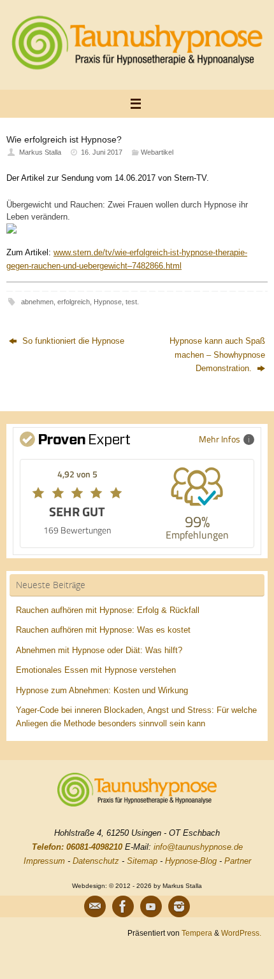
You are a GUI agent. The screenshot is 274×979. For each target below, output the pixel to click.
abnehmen (37, 302)
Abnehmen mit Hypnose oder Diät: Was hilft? (99, 650)
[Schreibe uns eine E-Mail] (95, 906)
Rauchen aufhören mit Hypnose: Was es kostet (103, 630)
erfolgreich (73, 302)
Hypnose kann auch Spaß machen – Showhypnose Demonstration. (217, 355)
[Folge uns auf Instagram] (179, 906)
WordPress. (241, 933)
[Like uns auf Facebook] (123, 906)
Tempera (197, 933)
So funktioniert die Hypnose (72, 341)
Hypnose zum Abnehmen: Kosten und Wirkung (102, 690)
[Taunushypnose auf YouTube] (151, 906)
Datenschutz (96, 861)
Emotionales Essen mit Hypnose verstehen (96, 670)
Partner (237, 861)
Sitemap (142, 861)
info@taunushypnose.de (198, 847)
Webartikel (157, 152)
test (131, 302)
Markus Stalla (40, 152)
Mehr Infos (219, 439)
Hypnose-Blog (191, 861)
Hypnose (108, 302)
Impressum (44, 861)
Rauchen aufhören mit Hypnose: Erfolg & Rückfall (107, 610)
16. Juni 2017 (101, 152)
